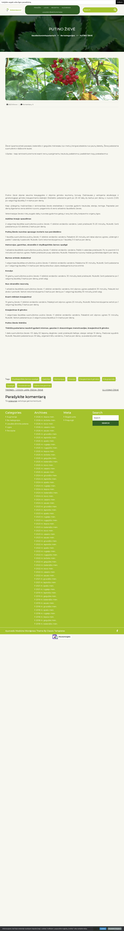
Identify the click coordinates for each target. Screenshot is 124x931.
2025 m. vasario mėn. (45, 468)
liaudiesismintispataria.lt (44, 35)
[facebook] (117, 631)
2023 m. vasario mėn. (45, 534)
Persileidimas (24, 385)
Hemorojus (59, 379)
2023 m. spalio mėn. (45, 513)
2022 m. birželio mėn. (45, 558)
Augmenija (66, 7)
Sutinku (103, 928)
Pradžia (37, 7)
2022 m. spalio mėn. (45, 548)
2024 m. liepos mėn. (45, 489)
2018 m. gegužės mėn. (46, 620)
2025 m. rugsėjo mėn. (45, 444)
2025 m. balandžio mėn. (47, 461)
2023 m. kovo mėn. (44, 530)
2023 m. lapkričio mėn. (46, 510)
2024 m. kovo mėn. (44, 496)
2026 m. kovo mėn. (44, 424)
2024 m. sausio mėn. (45, 503)
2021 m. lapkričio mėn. (46, 582)
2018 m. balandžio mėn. (47, 624)
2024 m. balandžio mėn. (47, 493)
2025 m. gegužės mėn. (46, 458)
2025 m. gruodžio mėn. (46, 434)
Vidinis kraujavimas (42, 385)
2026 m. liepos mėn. (45, 417)
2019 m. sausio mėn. (45, 603)
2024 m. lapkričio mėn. (46, 479)
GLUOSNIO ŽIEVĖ (110, 390)
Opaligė (10, 385)
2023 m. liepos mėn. (45, 524)
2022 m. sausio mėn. (45, 575)
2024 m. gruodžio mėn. (46, 475)
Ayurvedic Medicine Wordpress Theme (24, 631)
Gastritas (46, 379)
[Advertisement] (62, 125)
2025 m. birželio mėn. (45, 455)
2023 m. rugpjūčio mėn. (46, 520)
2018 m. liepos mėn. (45, 617)
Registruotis (70, 417)
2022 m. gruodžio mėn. (46, 541)
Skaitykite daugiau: (115, 928)
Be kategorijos (68, 35)
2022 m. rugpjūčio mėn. (46, 555)
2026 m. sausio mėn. (45, 430)
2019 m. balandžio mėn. (47, 599)
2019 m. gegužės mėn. (46, 596)
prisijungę (12, 401)
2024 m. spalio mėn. (45, 482)
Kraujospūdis (109, 379)
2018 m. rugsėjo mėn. (45, 613)
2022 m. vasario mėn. (45, 572)
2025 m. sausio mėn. (45, 472)
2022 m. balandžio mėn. (47, 565)
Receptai (55, 7)
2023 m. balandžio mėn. (47, 527)
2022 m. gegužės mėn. (46, 562)
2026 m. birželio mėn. (45, 420)
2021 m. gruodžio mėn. (46, 579)
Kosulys (71, 379)
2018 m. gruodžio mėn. (46, 606)
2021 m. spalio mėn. (45, 586)
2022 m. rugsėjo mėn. (45, 551)
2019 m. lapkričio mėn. (46, 593)
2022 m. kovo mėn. (44, 568)
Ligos (46, 7)
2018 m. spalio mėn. (45, 610)
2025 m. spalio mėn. (45, 441)
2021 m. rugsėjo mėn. (45, 589)
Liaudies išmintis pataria (52, 12)
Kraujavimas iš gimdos (89, 379)
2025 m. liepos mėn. (45, 451)
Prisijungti (69, 420)
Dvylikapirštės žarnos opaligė (25, 379)
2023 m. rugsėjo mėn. (45, 517)
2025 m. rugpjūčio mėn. (46, 448)
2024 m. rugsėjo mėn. (46, 486)
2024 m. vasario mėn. (45, 499)
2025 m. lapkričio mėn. (46, 437)
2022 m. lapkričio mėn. (46, 544)
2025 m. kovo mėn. (44, 465)
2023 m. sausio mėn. (45, 537)
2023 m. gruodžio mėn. (46, 506)
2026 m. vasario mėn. (45, 427)
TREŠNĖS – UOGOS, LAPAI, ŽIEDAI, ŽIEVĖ (24, 390)
